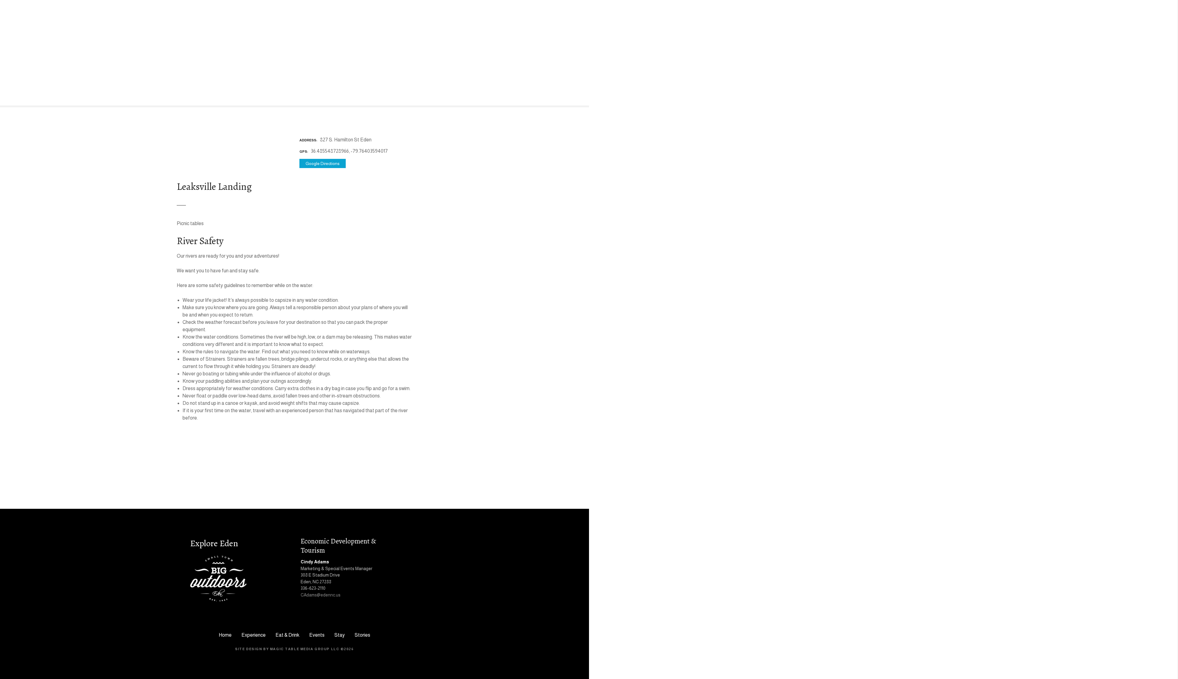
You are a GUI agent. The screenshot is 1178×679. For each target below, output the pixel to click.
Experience (253, 635)
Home (225, 635)
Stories (362, 635)
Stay (339, 635)
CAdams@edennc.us (321, 595)
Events (317, 635)
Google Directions (323, 163)
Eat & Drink (287, 635)
